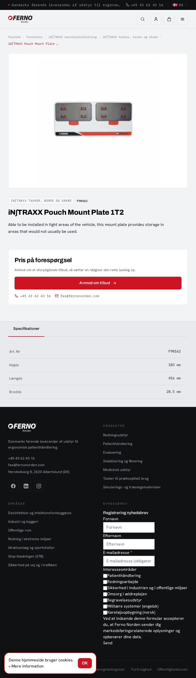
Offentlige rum (19, 530)
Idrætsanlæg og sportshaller (31, 547)
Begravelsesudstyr (124, 600)
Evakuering (112, 452)
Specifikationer (26, 328)
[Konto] (156, 19)
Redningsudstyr (115, 435)
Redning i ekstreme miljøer (30, 539)
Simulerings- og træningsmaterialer (132, 487)
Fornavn (110, 519)
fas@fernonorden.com (79, 296)
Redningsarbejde (122, 581)
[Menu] (182, 19)
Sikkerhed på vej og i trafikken (32, 565)
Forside (14, 37)
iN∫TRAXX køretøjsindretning (72, 37)
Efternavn (112, 535)
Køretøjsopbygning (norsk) (131, 612)
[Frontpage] (20, 19)
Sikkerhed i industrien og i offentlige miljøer (147, 587)
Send (107, 643)
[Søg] (142, 19)
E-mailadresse (117, 552)
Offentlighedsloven (172, 669)
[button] (169, 19)
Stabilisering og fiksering (122, 461)
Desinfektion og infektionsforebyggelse (39, 513)
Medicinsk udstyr (117, 469)
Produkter (35, 37)
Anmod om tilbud (94, 283)
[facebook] (13, 486)
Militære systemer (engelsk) (132, 606)
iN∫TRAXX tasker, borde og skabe (130, 37)
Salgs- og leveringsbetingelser (100, 669)
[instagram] (39, 486)
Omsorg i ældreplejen (127, 594)
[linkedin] (26, 486)
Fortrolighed (141, 669)
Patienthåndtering (117, 443)
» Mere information (26, 666)
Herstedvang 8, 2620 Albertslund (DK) (38, 471)
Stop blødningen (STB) (25, 556)
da (181, 5)
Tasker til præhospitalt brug (126, 478)
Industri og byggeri (23, 521)
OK (85, 663)
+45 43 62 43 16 (147, 5)
